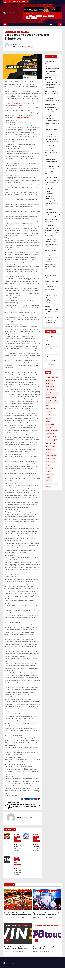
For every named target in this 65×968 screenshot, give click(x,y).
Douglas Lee (16, 44)
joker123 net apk (50, 415)
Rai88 (54, 437)
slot (27, 15)
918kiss (48, 377)
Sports (47, 356)
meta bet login (50, 424)
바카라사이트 (49, 471)
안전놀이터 (51, 15)
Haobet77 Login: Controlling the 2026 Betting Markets (52, 241)
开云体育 (48, 462)
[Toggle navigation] (51, 24)
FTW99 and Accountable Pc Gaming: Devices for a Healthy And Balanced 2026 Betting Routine (52, 214)
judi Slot (48, 421)
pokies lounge (50, 434)
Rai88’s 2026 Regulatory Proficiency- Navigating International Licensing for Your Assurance (51, 196)
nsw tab (48, 427)
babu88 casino (50, 380)
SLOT (19, 31)
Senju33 (54, 440)
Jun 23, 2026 (17, 872)
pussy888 (48, 437)
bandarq (52, 390)
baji (47, 390)
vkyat (54, 459)
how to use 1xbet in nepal (51, 401)
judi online (34, 17)
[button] (55, 24)
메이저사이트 (49, 468)
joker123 (48, 412)
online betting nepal (52, 430)
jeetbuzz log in (50, 409)
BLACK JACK (49, 336)
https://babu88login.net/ (21, 118)
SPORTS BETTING (25, 31)
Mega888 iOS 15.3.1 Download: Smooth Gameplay (51, 309)
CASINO (7, 31)
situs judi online (50, 443)
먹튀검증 (45, 15)
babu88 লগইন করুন (50, 386)
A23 (53, 377)
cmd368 (54, 398)
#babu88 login (28, 46)
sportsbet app (50, 449)
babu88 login (17, 106)
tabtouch (49, 452)
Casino (48, 398)
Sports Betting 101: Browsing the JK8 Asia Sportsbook (52, 180)
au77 (57, 377)
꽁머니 (54, 462)
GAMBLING (13, 31)
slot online (32, 15)
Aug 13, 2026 (17, 848)
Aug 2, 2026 (36, 848)
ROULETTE (48, 348)
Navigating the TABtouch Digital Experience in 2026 (51, 107)
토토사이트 (38, 15)
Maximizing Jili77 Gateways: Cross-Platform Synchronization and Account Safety (17, 914)
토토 (56, 484)
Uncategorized (50, 364)
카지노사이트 (49, 484)
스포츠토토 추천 (50, 474)
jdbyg (47, 405)
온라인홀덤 (49, 480)
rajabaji (48, 440)
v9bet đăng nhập (51, 455)
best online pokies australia (51, 393)
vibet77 (28, 17)
